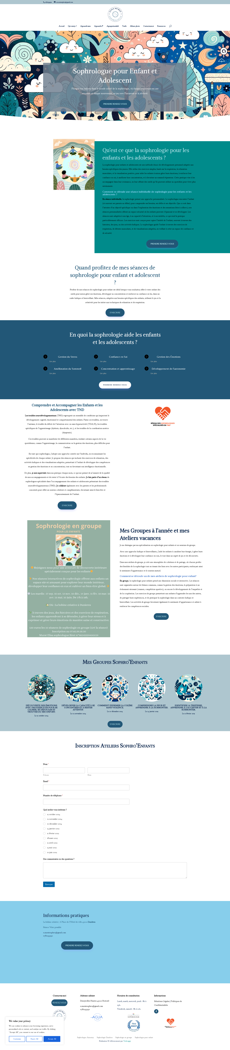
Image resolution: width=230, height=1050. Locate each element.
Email (46, 781)
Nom (89, 775)
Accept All (52, 1039)
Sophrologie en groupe (123, 1037)
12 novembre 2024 (54, 819)
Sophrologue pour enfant (144, 1037)
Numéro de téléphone (53, 795)
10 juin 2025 (52, 852)
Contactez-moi (148, 26)
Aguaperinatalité (113, 26)
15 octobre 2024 (53, 814)
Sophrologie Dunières (104, 1037)
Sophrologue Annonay (85, 1037)
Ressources (161, 26)
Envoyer (49, 884)
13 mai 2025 (52, 847)
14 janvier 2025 (53, 828)
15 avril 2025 (52, 842)
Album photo (135, 26)
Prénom (46, 775)
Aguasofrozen (85, 26)
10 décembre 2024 (54, 823)
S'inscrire (115, 312)
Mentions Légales (161, 1001)
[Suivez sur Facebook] (156, 1011)
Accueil (61, 26)
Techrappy (127, 1041)
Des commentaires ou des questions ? (58, 859)
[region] (34, 1031)
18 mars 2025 (52, 838)
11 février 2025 (53, 833)
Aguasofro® (98, 26)
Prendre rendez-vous (115, 104)
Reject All (34, 1039)
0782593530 (48, 935)
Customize (17, 1039)
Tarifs (124, 26)
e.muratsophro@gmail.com (54, 932)
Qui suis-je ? (72, 26)
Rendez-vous (59, 1002)
